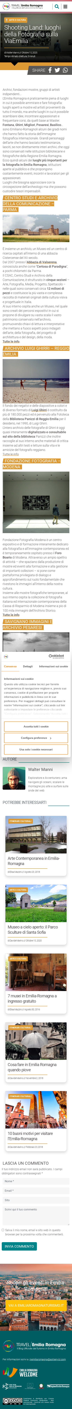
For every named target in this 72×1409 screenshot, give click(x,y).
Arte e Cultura (17, 20)
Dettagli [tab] (28, 666)
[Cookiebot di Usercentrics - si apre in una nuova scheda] (52, 656)
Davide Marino (16, 940)
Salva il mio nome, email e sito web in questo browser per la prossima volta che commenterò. (34, 1232)
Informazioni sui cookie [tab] (53, 666)
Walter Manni (12, 52)
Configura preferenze (34, 737)
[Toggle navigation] (65, 6)
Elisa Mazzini (16, 871)
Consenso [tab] (10, 666)
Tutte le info (11, 454)
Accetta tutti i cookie (36, 726)
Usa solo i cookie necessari (36, 749)
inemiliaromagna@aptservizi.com (48, 1359)
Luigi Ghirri (39, 410)
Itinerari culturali (20, 821)
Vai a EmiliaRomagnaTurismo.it (36, 1305)
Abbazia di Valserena (42, 262)
